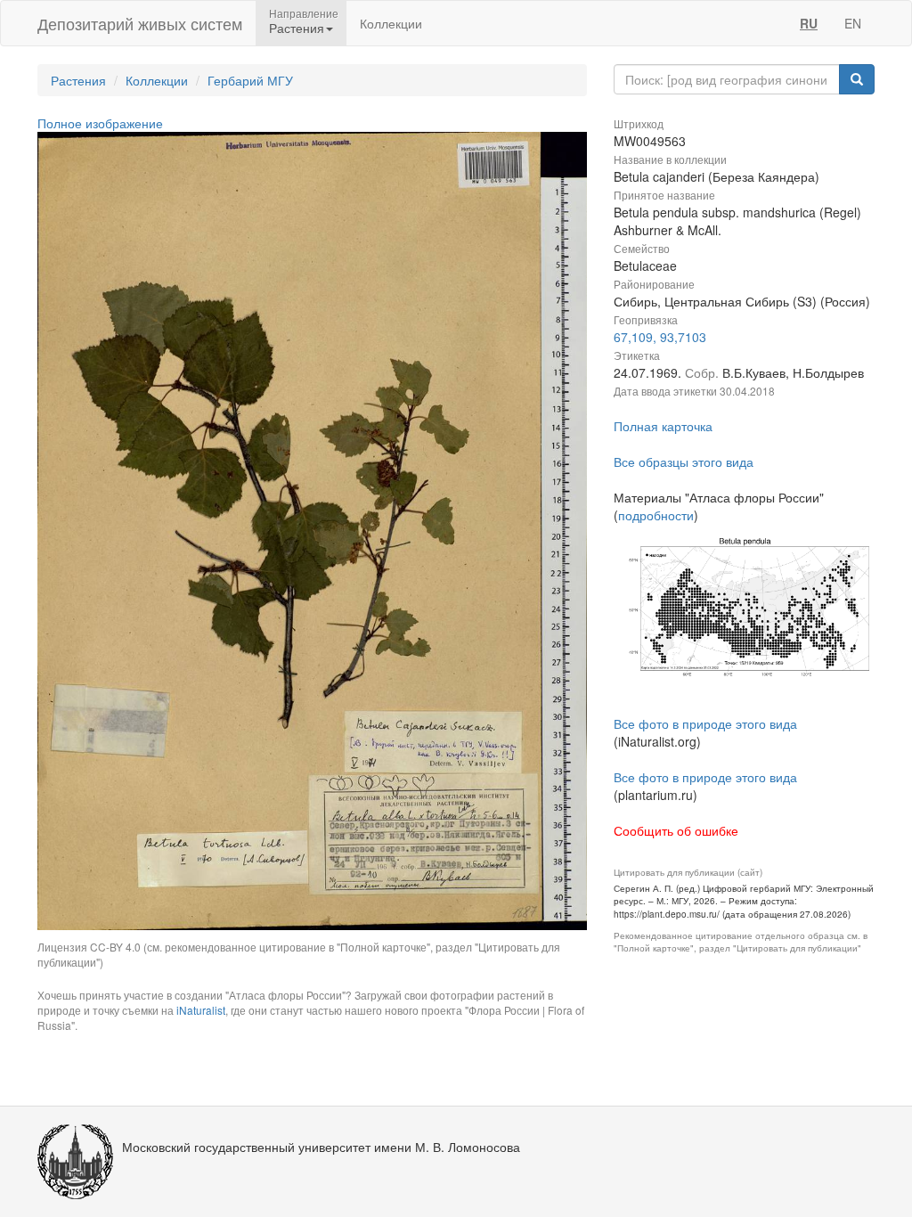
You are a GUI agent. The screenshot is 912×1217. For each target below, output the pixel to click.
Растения (78, 80)
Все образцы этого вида (683, 461)
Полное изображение (100, 123)
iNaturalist (200, 1009)
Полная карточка (663, 426)
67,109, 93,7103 (660, 337)
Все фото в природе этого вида (705, 723)
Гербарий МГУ (250, 80)
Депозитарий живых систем (139, 23)
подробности (656, 515)
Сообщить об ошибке (676, 830)
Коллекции (391, 23)
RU (809, 23)
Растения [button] (296, 28)
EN (852, 23)
